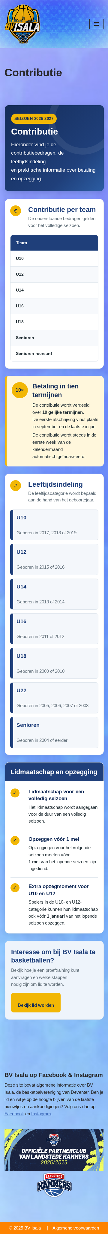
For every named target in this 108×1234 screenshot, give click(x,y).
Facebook (14, 1113)
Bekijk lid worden (36, 1005)
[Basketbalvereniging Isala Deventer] (22, 24)
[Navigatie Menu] (96, 24)
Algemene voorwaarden (75, 1227)
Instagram (41, 1113)
